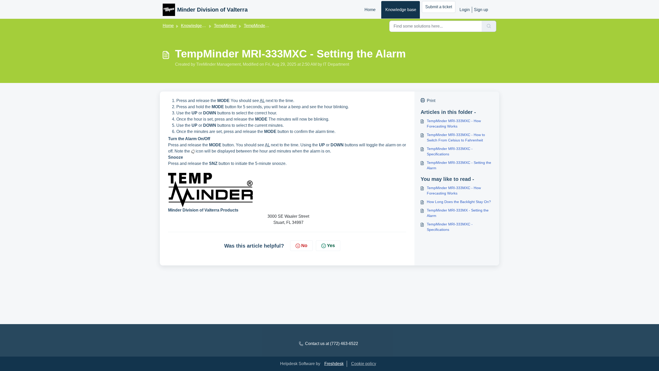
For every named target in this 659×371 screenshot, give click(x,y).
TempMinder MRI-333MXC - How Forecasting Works (454, 123)
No (304, 245)
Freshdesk (334, 363)
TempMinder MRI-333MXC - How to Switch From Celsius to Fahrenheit (456, 137)
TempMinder (225, 25)
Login (464, 9)
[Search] (489, 26)
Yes (331, 245)
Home (370, 9)
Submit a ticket (438, 7)
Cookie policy (363, 363)
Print (431, 100)
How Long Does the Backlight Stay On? (459, 202)
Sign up (481, 9)
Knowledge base (400, 9)
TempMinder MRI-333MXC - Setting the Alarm (459, 165)
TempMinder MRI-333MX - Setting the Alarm (458, 213)
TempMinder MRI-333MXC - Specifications (450, 151)
